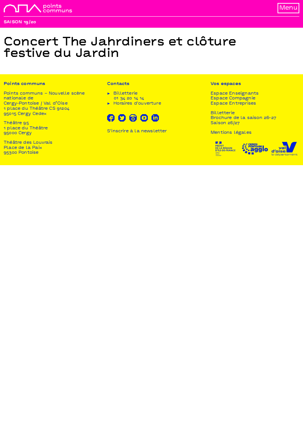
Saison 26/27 (225, 123)
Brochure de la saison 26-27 (243, 118)
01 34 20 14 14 (129, 98)
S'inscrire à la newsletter (137, 131)
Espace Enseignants (235, 94)
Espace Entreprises (233, 104)
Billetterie (223, 113)
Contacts (118, 84)
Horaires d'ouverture (137, 104)
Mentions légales (231, 133)
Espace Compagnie (233, 98)
